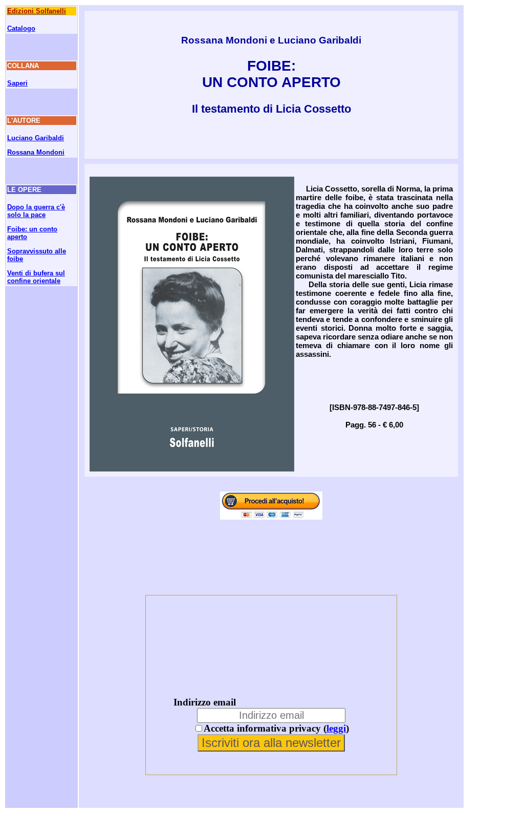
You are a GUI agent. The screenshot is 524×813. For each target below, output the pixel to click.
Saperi (17, 83)
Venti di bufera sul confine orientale (36, 277)
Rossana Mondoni (35, 152)
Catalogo (21, 28)
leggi (336, 728)
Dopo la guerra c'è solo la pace (36, 211)
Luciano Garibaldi (35, 138)
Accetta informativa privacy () (276, 728)
